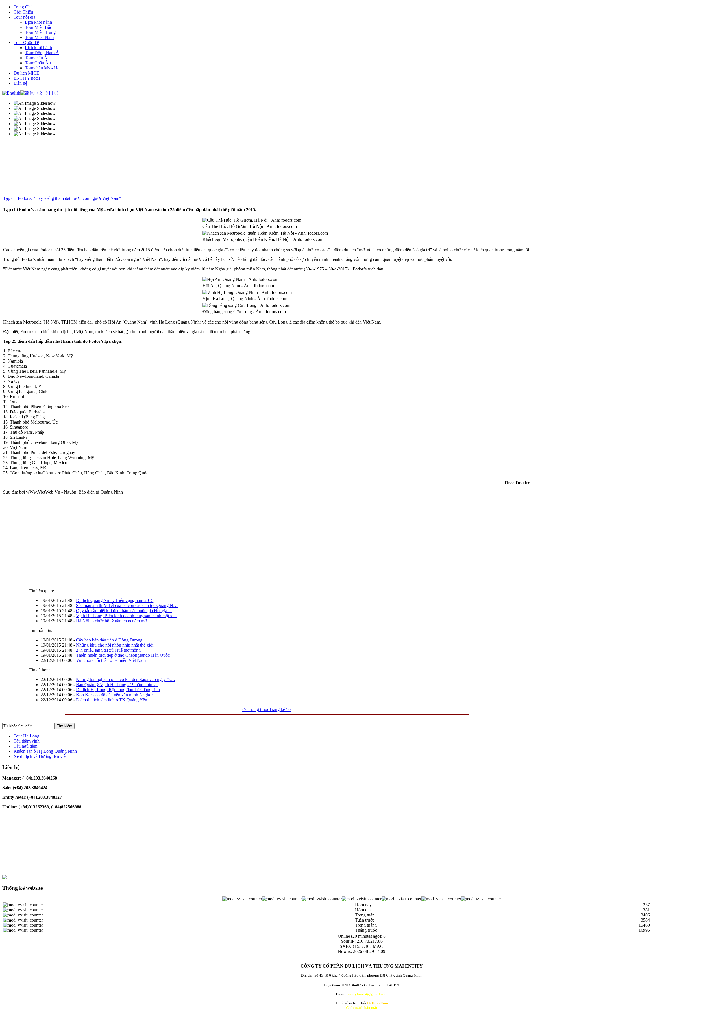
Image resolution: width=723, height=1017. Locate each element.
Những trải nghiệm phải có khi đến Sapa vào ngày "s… (125, 679)
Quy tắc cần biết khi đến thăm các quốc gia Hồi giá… (124, 610)
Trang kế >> (280, 709)
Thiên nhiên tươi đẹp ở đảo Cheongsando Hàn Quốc (123, 655)
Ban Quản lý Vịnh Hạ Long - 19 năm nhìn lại (117, 684)
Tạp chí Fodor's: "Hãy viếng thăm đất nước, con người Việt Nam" (62, 198)
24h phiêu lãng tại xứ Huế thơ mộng (108, 650)
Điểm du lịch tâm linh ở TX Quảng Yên (111, 699)
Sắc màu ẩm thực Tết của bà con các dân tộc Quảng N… (127, 605)
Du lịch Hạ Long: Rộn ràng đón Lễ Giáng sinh (118, 689)
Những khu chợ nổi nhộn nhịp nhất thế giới (114, 645)
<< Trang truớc (255, 709)
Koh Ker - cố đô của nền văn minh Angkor (114, 694)
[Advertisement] (172, 538)
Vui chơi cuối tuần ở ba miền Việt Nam (111, 660)
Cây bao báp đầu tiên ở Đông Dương (109, 640)
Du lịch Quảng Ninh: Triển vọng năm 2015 (114, 600)
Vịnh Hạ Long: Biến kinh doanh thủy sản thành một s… (126, 615)
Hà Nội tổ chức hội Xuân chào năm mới (112, 620)
